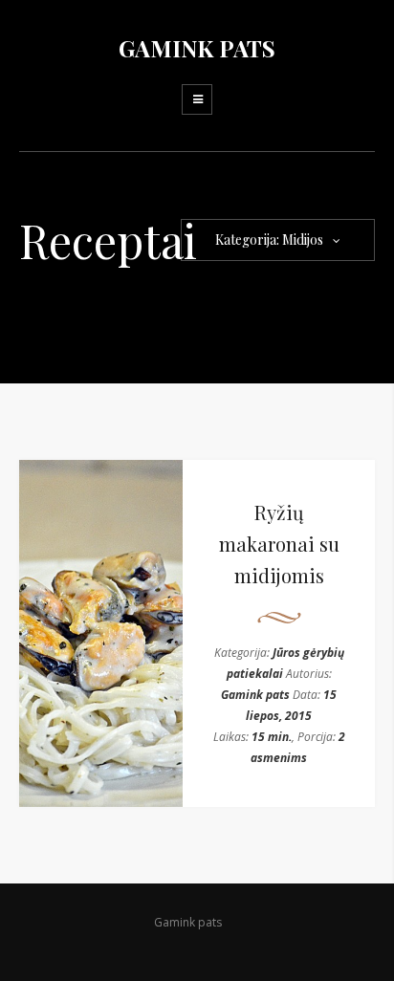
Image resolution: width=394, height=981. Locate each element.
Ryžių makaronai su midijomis (279, 543)
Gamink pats (255, 695)
